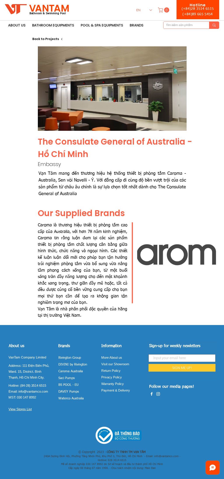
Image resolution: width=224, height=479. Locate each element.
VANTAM (49, 8)
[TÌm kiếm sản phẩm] (214, 25)
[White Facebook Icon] (151, 394)
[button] (164, 9)
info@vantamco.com (33, 391)
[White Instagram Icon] (158, 394)
